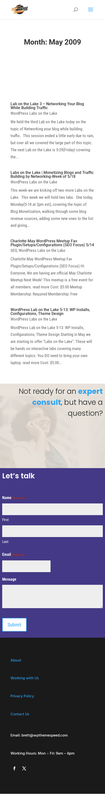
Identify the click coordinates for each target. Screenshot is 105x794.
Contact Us (19, 714)
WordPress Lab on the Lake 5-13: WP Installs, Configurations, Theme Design (50, 311)
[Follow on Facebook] (14, 768)
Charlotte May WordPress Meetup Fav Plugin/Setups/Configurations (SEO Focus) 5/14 (52, 243)
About (15, 660)
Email (13, 554)
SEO (13, 250)
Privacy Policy (22, 696)
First (5, 520)
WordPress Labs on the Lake (33, 113)
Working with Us (24, 678)
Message (9, 579)
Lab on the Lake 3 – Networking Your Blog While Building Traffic (47, 106)
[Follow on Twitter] (24, 768)
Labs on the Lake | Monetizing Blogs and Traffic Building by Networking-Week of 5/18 (52, 174)
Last (5, 541)
